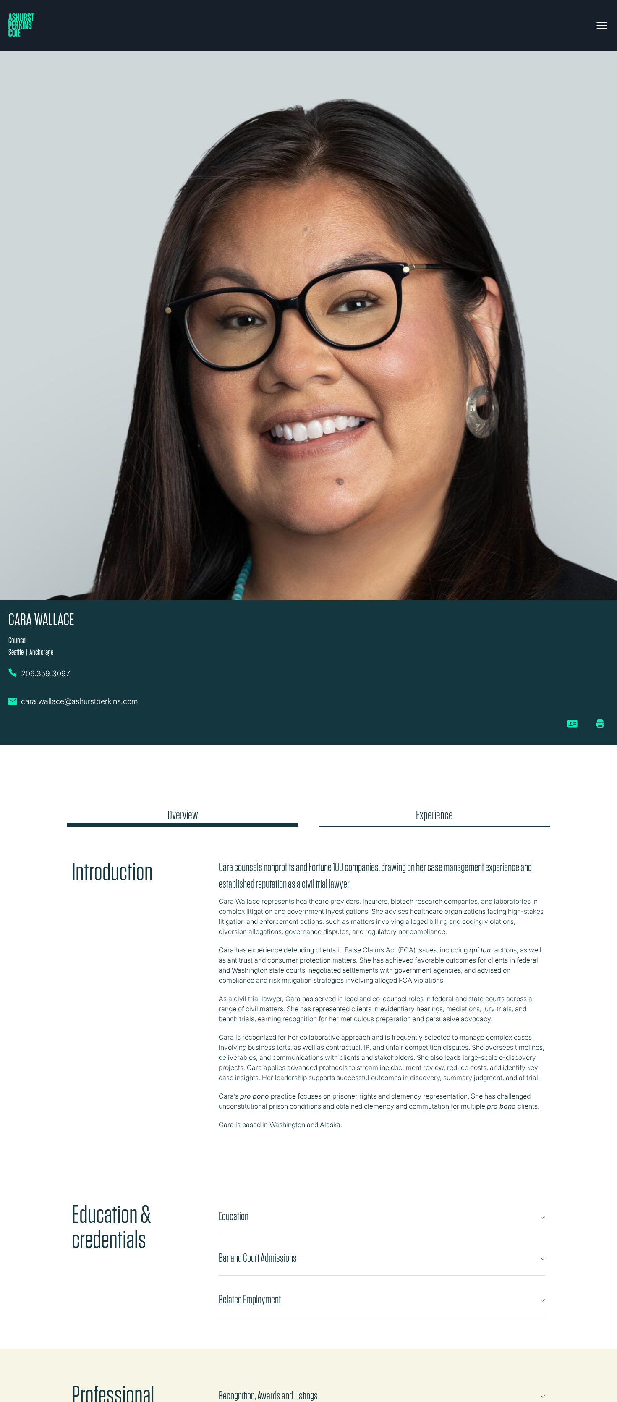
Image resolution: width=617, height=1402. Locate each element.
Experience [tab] (434, 815)
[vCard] (572, 727)
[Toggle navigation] (602, 24)
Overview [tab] (182, 815)
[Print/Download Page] (600, 723)
